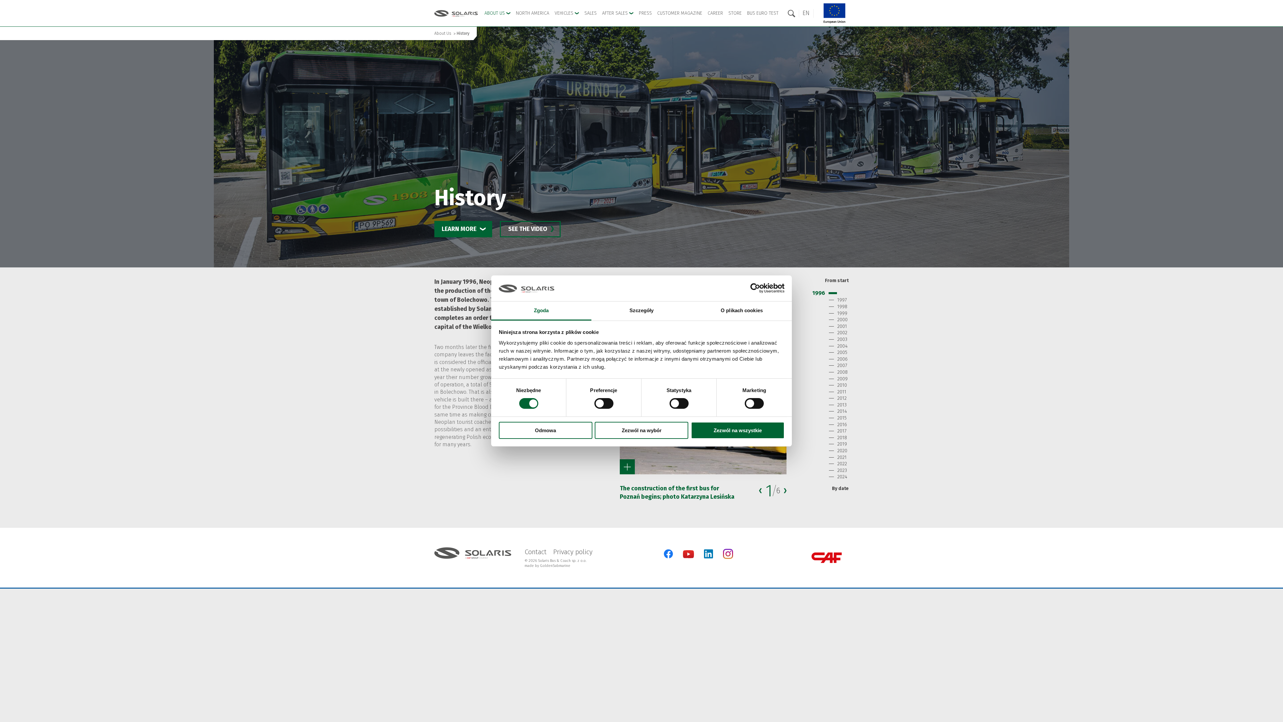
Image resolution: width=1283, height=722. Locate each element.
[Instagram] (728, 557)
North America (532, 13)
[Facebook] (668, 554)
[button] (806, 13)
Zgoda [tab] (541, 310)
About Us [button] (495, 13)
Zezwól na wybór (642, 430)
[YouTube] (688, 557)
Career (715, 13)
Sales (590, 13)
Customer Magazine (679, 13)
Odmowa (545, 430)
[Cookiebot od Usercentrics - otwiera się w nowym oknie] (755, 288)
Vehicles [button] (565, 13)
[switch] (603, 403)
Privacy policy (572, 552)
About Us (442, 33)
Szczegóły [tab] (641, 310)
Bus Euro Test (762, 13)
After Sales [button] (615, 13)
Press (645, 13)
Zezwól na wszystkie (738, 430)
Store (735, 13)
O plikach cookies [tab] (742, 310)
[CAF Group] (827, 558)
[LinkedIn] (708, 554)
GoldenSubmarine (555, 566)
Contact (536, 552)
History (463, 33)
